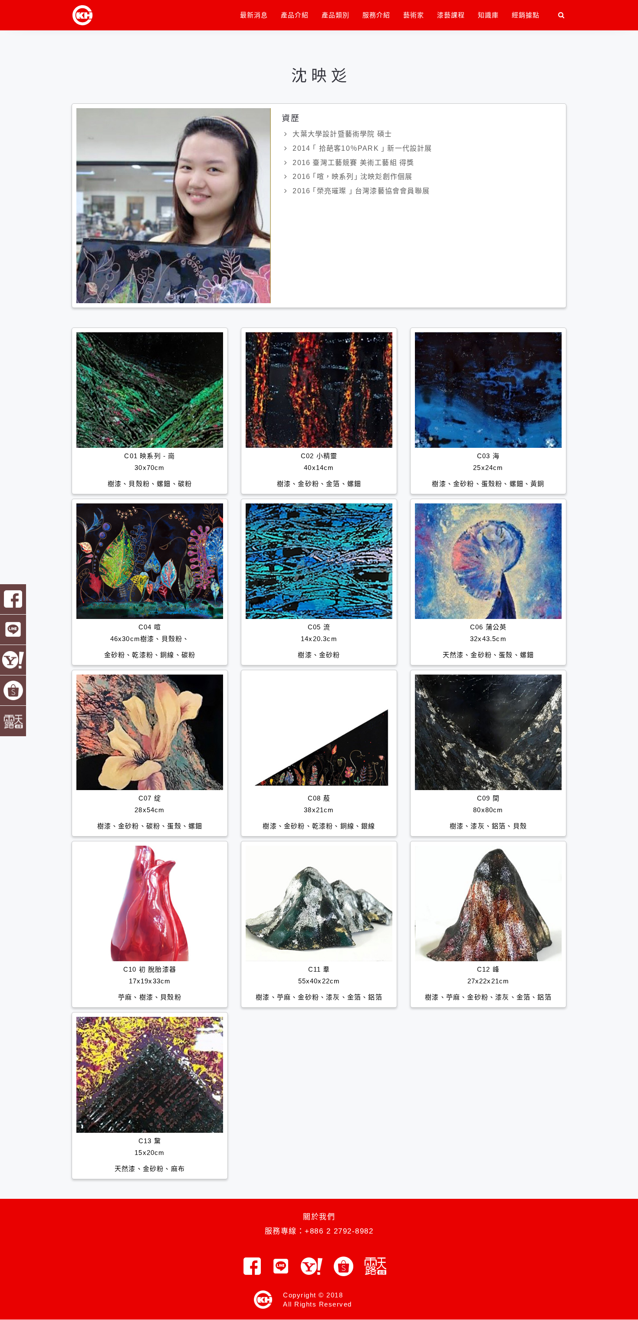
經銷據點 (525, 15)
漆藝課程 (451, 15)
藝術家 (413, 15)
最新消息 (254, 15)
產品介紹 (295, 15)
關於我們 (319, 1217)
